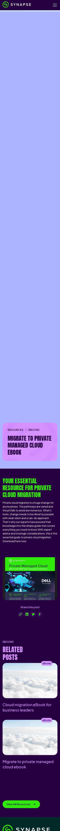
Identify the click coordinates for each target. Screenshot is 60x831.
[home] (27, 5)
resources (15, 429)
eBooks (34, 429)
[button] (54, 5)
